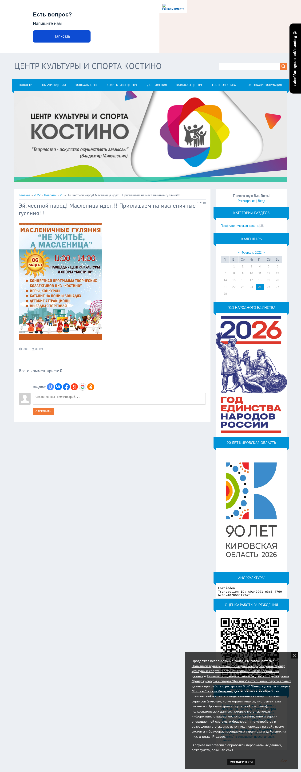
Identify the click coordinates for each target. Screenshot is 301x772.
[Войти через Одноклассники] (90, 386)
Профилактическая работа (239, 225)
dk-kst (39, 349)
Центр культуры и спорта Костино (88, 65)
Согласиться (241, 762)
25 (61, 195)
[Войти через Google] (82, 387)
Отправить (43, 411)
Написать (61, 36)
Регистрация (246, 201)
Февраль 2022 (251, 252)
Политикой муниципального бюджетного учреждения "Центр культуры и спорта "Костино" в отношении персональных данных (238, 671)
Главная (24, 195)
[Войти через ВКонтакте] (58, 386)
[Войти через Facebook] (66, 386)
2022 (37, 195)
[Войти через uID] (50, 386)
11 (259, 273)
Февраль (50, 195)
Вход (261, 201)
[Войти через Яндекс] (74, 386)
